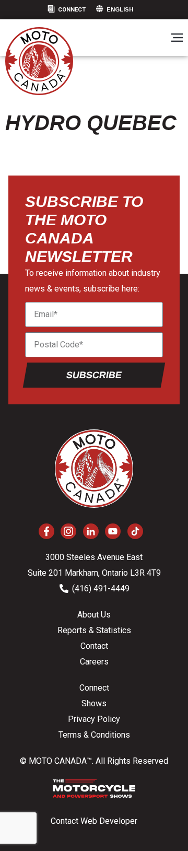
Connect (72, 9)
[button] (176, 38)
